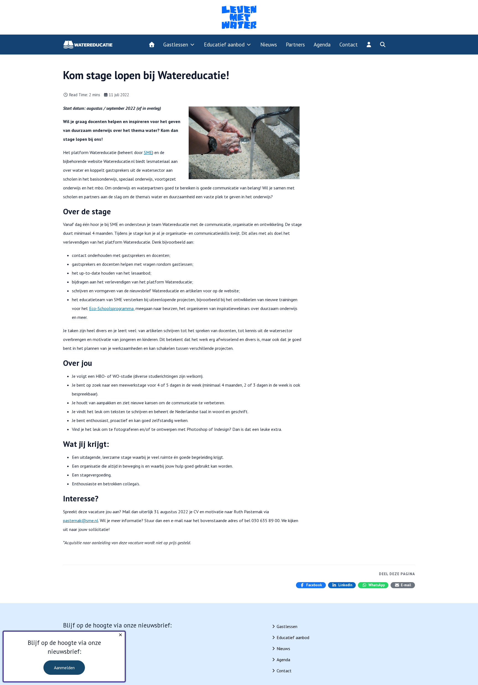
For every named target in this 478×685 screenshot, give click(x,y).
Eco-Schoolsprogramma (111, 308)
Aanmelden (64, 667)
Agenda (283, 659)
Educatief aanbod (293, 637)
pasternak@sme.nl (80, 520)
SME (148, 152)
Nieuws (283, 648)
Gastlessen (287, 626)
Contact (284, 670)
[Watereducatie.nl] (88, 44)
